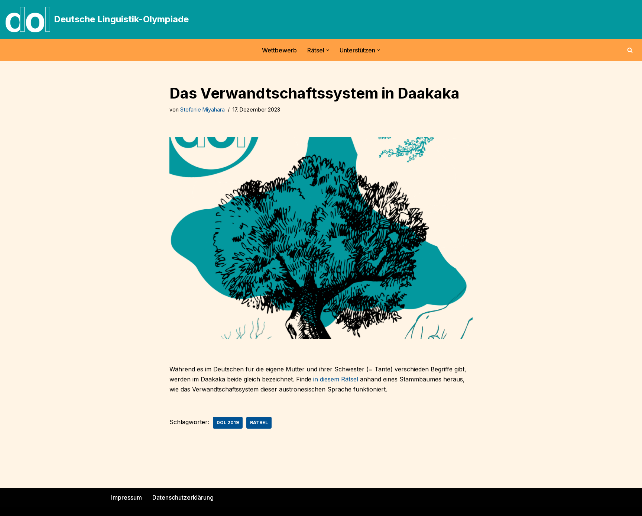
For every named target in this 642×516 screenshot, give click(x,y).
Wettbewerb (279, 50)
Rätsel (259, 422)
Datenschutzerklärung (183, 497)
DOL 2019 (228, 422)
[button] (327, 50)
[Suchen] (630, 50)
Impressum (126, 497)
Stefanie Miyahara (202, 109)
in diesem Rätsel (335, 379)
